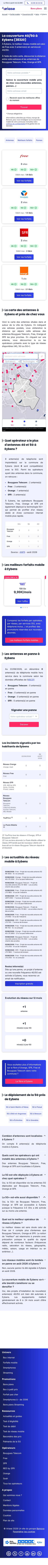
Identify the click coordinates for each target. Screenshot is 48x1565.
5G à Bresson (35, 1114)
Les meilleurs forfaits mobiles (24, 640)
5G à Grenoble (32, 1120)
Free (5, 1458)
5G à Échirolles (16, 1120)
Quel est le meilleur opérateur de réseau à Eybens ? (20, 1221)
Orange (6, 1473)
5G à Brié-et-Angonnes (16, 1114)
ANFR (22, 552)
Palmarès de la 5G (12, 1441)
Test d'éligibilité (10, 1421)
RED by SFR (9, 1468)
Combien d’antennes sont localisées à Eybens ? (22, 1138)
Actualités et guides (12, 1416)
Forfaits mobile (10, 1362)
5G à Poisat (37, 1107)
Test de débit (9, 1426)
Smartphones (9, 1367)
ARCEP (31, 679)
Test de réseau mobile (13, 1431)
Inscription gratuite (24, 983)
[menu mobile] (45, 9)
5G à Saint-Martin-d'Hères (17, 1107)
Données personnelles (13, 1510)
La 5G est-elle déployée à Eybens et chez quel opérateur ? (22, 1176)
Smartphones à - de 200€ (15, 1399)
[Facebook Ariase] (21, 1553)
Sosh (5, 1478)
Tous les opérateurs (12, 1483)
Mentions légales (11, 1505)
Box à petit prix (10, 1389)
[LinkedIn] (33, 1553)
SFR (5, 1463)
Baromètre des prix (12, 1436)
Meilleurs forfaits (25, 140)
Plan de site (8, 1520)
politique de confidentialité (15, 124)
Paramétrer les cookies (24, 1531)
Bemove (40, 1528)
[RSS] (39, 1553)
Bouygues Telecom (12, 1453)
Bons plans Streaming (13, 1404)
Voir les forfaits (24, 180)
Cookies (7, 1515)
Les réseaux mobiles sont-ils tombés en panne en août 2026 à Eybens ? (22, 1262)
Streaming (8, 1372)
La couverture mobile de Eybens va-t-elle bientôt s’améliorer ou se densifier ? (23, 1283)
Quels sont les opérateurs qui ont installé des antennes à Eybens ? (20, 1157)
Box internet (9, 1357)
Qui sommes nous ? (12, 1495)
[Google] (8, 1553)
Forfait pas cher (10, 1394)
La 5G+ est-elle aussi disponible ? (21, 1197)
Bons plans (8, 1384)
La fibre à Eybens (24, 1081)
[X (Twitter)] (15, 1553)
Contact (7, 1500)
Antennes (10, 140)
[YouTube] (27, 1553)
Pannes (39, 140)
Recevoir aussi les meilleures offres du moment (25, 99)
